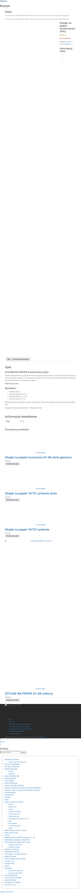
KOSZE (7, 800)
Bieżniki (10, 771)
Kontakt (11, 722)
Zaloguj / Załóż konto (7, 892)
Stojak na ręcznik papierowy (38, 15)
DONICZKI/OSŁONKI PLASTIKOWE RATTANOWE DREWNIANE (23, 788)
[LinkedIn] (64, 64)
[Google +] (64, 62)
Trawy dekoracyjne (14, 826)
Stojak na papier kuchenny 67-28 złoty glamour (38, 457)
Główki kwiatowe (13, 816)
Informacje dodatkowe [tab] (21, 359)
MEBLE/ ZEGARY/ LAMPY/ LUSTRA (15, 830)
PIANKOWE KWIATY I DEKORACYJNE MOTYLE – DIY (20, 837)
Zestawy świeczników (15, 873)
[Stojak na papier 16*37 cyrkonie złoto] (40, 477)
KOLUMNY (7, 797)
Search (2, 742)
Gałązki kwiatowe (14, 814)
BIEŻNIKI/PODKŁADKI (11, 769)
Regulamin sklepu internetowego (19, 727)
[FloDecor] (3, 1)
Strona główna (9, 15)
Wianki (10, 828)
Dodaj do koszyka (12, 464)
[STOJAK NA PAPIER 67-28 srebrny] (40, 614)
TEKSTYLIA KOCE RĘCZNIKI (13, 878)
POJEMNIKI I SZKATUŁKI (12, 852)
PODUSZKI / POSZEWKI (12, 849)
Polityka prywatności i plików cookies (20, 729)
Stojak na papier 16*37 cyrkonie (27, 529)
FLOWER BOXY (9, 795)
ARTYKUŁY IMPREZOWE (12, 767)
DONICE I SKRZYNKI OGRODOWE (14, 785)
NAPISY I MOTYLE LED (11, 833)
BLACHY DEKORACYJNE (12, 776)
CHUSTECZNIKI (9, 781)
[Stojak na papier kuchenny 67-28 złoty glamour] (40, 441)
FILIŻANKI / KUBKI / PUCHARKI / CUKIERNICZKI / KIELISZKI (22, 790)
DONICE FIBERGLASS (11, 783)
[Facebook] (64, 54)
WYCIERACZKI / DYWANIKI (12, 882)
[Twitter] (64, 57)
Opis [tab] (8, 359)
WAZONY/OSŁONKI (10, 880)
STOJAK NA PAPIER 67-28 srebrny (29, 693)
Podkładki (11, 774)
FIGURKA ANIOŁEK (10, 793)
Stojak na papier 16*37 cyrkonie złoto (31, 493)
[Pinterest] (64, 59)
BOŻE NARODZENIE (10, 778)
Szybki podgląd (40, 452)
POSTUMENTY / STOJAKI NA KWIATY (16, 854)
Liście (10, 821)
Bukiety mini (12, 807)
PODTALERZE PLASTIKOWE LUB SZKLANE (17, 842)
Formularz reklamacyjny (16, 731)
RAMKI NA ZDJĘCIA (10, 856)
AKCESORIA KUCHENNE (22, 15)
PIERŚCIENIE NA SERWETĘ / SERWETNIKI (17, 840)
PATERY (7, 835)
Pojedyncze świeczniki (15, 871)
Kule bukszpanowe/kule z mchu (18, 819)
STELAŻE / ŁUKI (9, 861)
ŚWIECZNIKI (8, 868)
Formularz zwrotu (14, 734)
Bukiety (10, 804)
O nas (10, 719)
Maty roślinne (12, 823)
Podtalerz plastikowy (15, 845)
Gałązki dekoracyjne (14, 811)
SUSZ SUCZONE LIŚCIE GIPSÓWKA (15, 859)
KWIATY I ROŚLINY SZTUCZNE (14, 802)
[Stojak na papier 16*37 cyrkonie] (40, 513)
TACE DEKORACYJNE (11, 875)
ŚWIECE (7, 866)
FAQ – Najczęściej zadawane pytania (20, 724)
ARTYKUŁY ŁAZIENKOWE (12, 764)
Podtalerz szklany (14, 847)
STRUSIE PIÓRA (9, 863)
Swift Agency (40, 737)
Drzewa (10, 809)
